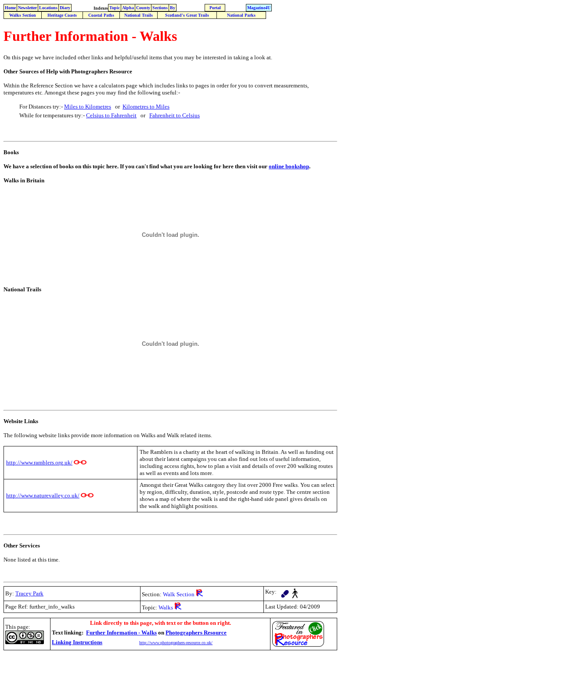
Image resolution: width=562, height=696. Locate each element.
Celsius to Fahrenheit (111, 115)
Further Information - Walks (121, 632)
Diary (65, 7)
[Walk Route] (295, 591)
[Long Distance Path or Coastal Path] (285, 591)
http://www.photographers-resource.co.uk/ (176, 642)
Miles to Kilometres (87, 106)
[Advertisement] (163, 672)
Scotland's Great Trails (187, 15)
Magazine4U (258, 7)
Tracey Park (29, 593)
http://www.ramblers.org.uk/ (39, 462)
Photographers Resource (196, 632)
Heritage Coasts (62, 15)
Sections (160, 7)
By (172, 7)
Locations (48, 7)
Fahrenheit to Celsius (174, 115)
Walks (166, 607)
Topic (114, 7)
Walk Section (179, 594)
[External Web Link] (80, 462)
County (143, 7)
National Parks (241, 15)
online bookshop (289, 166)
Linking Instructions (77, 642)
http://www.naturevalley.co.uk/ (42, 495)
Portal (215, 7)
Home (10, 7)
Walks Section (22, 15)
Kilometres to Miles (145, 106)
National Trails (138, 15)
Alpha (128, 7)
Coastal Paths (101, 15)
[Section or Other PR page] (199, 594)
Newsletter (27, 7)
